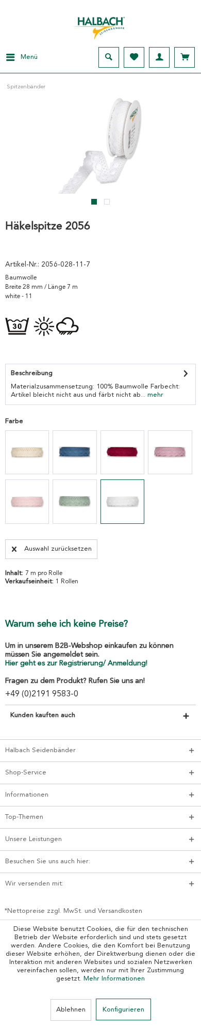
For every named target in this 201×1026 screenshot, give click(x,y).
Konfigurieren (123, 1009)
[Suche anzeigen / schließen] (108, 57)
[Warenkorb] (184, 57)
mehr (154, 395)
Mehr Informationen (114, 978)
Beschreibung (32, 373)
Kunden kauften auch (42, 715)
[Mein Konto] (159, 57)
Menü (29, 57)
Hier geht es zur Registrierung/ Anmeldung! (76, 663)
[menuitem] (19, 57)
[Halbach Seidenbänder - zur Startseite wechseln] (100, 25)
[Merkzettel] (134, 57)
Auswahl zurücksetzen (58, 549)
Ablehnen (71, 1009)
